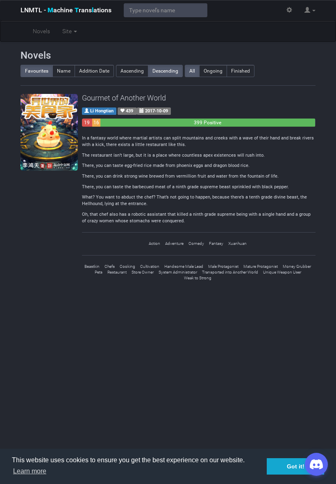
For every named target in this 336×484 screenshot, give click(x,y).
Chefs (109, 266)
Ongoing (213, 71)
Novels (41, 31)
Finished (240, 71)
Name (63, 71)
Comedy (196, 243)
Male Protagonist (223, 266)
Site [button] (67, 31)
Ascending (132, 71)
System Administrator (178, 272)
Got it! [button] (295, 466)
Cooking (127, 266)
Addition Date (94, 71)
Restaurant (117, 272)
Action (154, 243)
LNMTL (65, 10)
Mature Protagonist (260, 266)
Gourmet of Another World (124, 98)
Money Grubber (297, 266)
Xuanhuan (237, 243)
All (192, 71)
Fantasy (216, 243)
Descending (165, 71)
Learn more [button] (29, 471)
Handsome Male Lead (183, 266)
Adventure (174, 243)
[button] (310, 10)
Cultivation (149, 266)
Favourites (36, 71)
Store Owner (143, 272)
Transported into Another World (230, 272)
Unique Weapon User (282, 272)
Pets (98, 272)
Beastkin (92, 266)
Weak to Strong (197, 278)
